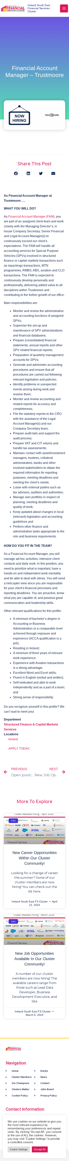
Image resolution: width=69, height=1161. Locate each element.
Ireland (13, 739)
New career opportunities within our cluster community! (34, 858)
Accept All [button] (39, 1149)
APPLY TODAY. (19, 748)
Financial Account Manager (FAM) (31, 216)
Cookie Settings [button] (19, 1149)
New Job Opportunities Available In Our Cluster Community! (34, 958)
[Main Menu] (64, 8)
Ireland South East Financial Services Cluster (39, 8)
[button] (16, 173)
